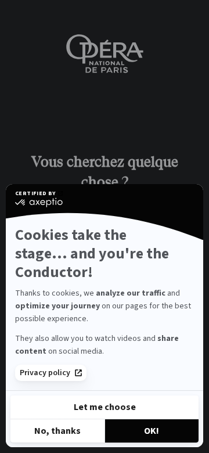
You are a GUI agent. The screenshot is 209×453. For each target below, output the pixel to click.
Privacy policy (45, 373)
